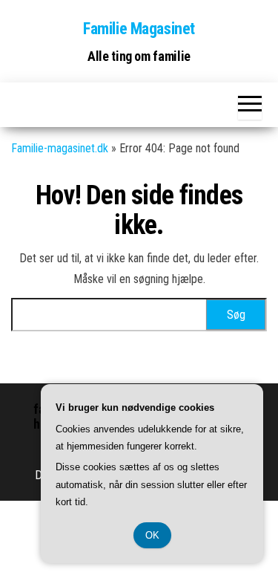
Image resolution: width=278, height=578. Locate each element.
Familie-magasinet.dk (59, 148)
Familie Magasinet (139, 28)
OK (152, 535)
